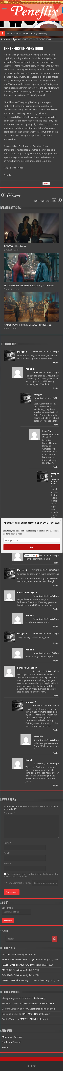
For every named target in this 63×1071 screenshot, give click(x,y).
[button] (31, 522)
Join (31, 547)
